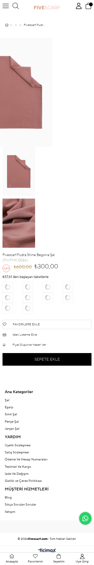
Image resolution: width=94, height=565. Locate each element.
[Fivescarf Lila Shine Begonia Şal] (33, 308)
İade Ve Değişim (17, 474)
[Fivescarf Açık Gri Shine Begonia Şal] (53, 287)
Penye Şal (12, 422)
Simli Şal (11, 414)
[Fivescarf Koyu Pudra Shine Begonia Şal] (73, 297)
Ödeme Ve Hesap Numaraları (26, 459)
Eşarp (9, 407)
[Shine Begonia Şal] (20, 25)
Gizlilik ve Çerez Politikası (23, 481)
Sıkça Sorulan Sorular (20, 505)
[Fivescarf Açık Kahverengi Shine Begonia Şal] (33, 297)
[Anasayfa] (11, 25)
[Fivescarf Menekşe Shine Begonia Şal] (33, 287)
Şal (7, 400)
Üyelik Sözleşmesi (18, 445)
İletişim (10, 512)
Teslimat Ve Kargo (18, 467)
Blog (8, 497)
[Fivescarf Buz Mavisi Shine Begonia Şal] (73, 287)
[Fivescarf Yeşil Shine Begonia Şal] (53, 297)
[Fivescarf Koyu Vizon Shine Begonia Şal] (13, 297)
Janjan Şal (12, 429)
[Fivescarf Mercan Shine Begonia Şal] (13, 287)
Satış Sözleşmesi (17, 452)
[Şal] (16, 25)
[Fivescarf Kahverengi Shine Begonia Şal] (13, 308)
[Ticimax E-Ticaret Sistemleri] (47, 551)
